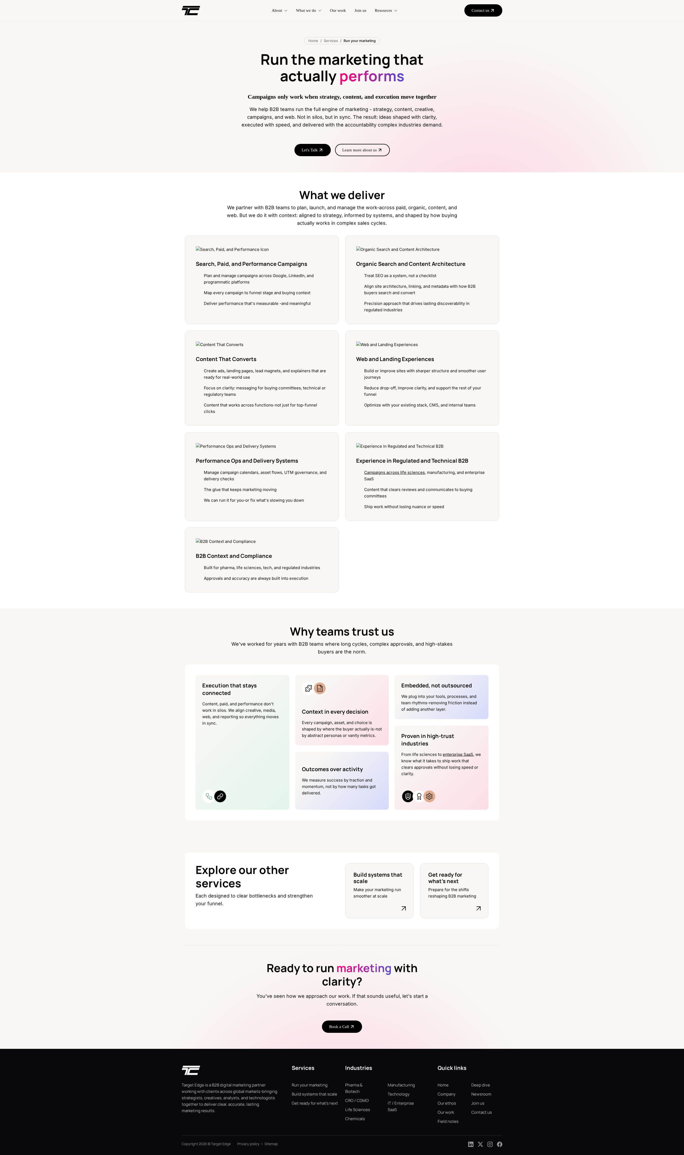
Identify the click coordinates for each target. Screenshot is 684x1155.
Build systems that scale (314, 1094)
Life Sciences (357, 1109)
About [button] (277, 10)
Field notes (448, 1121)
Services (331, 41)
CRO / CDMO (357, 1100)
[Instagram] (490, 1143)
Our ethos (447, 1103)
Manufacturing (401, 1085)
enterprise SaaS (458, 754)
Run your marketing (310, 1085)
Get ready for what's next (315, 1103)
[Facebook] (499, 1143)
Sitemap (271, 1143)
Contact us (481, 1112)
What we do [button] (306, 10)
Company (447, 1094)
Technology (399, 1094)
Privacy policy (248, 1143)
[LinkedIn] (470, 1143)
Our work (338, 10)
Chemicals (355, 1119)
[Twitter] (480, 1143)
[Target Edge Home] (191, 1073)
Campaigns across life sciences (394, 472)
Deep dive (480, 1085)
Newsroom (481, 1094)
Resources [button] (383, 10)
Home (313, 41)
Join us (360, 10)
